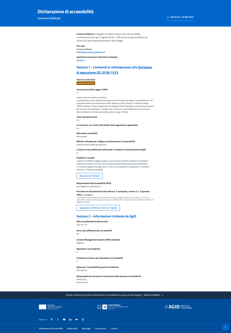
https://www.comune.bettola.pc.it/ (91, 52)
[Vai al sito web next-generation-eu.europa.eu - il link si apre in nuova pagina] (50, 307)
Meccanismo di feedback (89, 175)
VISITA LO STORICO (152, 295)
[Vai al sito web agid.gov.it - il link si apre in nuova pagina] (178, 307)
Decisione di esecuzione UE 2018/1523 (114, 70)
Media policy (72, 328)
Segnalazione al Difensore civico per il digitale (98, 207)
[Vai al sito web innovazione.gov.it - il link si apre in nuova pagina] (113, 307)
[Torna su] (225, 327)
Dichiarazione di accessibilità (51, 328)
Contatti (114, 328)
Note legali (86, 328)
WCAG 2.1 (81, 60)
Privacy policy (100, 328)
